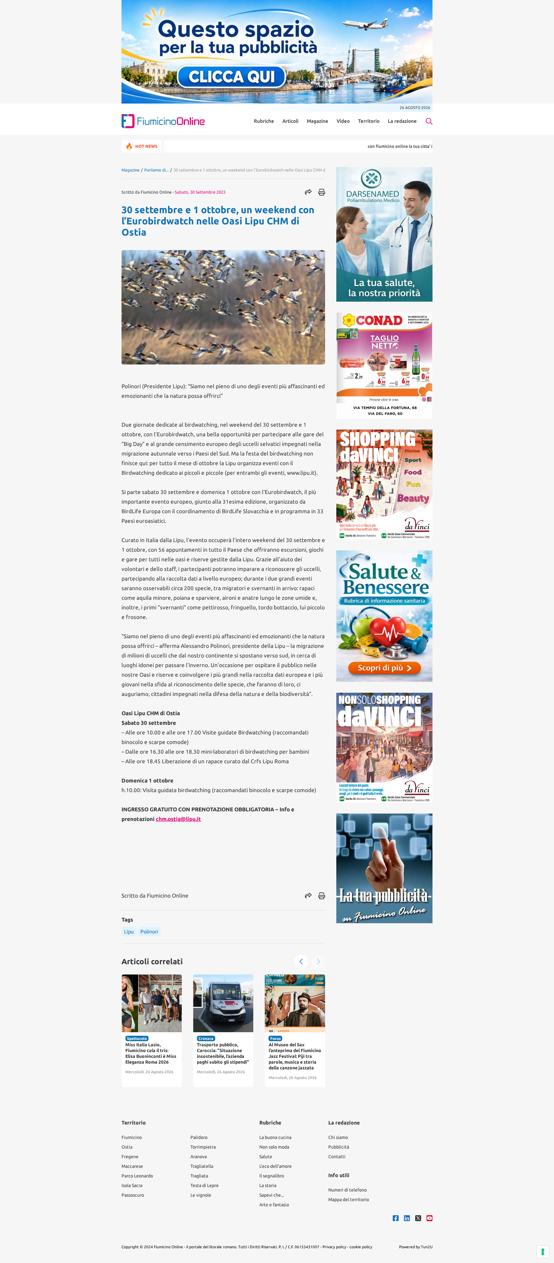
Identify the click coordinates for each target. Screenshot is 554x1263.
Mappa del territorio (348, 1199)
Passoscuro (133, 1195)
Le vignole (200, 1195)
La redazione (402, 121)
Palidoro (198, 1137)
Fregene (130, 1156)
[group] (152, 1030)
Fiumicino (132, 1137)
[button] (301, 962)
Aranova (198, 1156)
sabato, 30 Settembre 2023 (200, 192)
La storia (267, 1185)
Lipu (129, 931)
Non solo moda (274, 1147)
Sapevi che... (271, 1195)
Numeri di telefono (347, 1189)
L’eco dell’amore (275, 1166)
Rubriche (264, 121)
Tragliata (199, 1175)
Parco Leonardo (137, 1175)
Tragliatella (201, 1166)
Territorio (369, 121)
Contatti (337, 1156)
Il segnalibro (271, 1175)
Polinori (149, 931)
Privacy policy (334, 1247)
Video (343, 121)
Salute (265, 1156)
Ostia (127, 1147)
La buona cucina (275, 1137)
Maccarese (132, 1166)
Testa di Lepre (204, 1185)
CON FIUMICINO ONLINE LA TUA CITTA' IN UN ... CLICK (370, 146)
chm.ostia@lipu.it (178, 819)
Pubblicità (338, 1147)
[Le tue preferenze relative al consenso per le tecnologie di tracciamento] (543, 1252)
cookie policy (360, 1247)
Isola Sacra (132, 1185)
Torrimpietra (203, 1147)
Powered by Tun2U (415, 1247)
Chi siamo (338, 1137)
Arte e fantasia (274, 1204)
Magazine (317, 121)
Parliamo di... (156, 170)
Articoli (290, 121)
